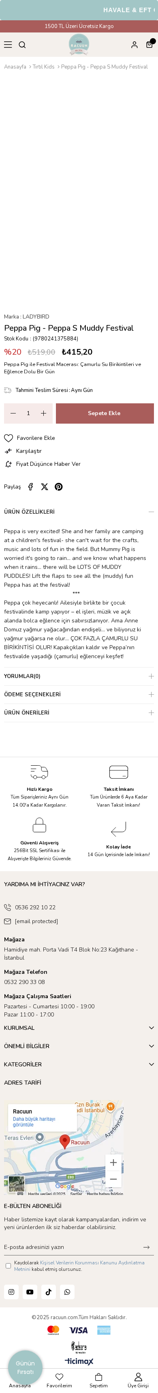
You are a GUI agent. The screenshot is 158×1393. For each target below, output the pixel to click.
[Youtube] (30, 1292)
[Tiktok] (48, 1292)
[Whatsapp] (67, 1292)
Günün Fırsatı (25, 1367)
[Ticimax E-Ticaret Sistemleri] (79, 1362)
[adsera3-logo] (79, 1347)
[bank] (79, 1330)
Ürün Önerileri (26, 713)
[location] (64, 1147)
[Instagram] (11, 1292)
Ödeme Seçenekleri (32, 694)
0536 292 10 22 (35, 907)
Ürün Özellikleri (29, 512)
